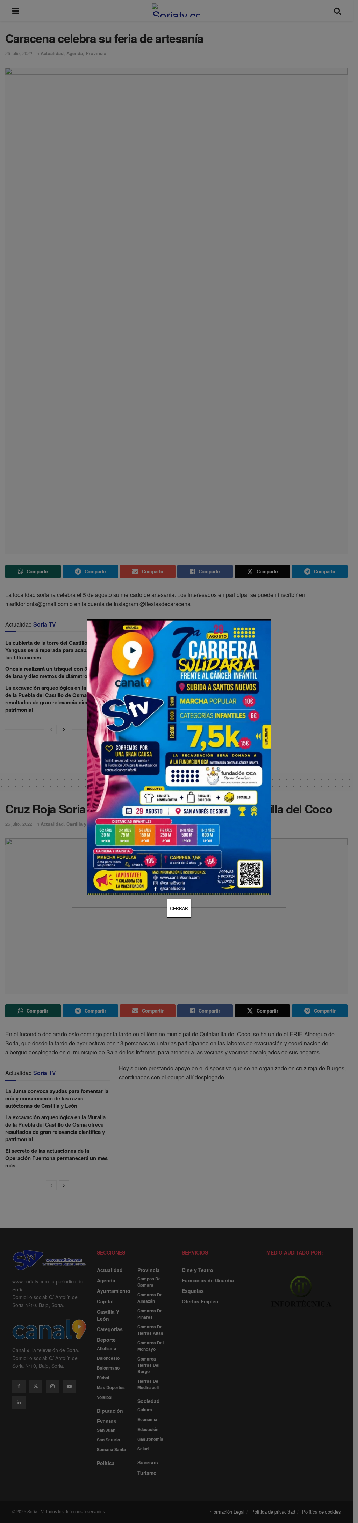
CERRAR (179, 908)
